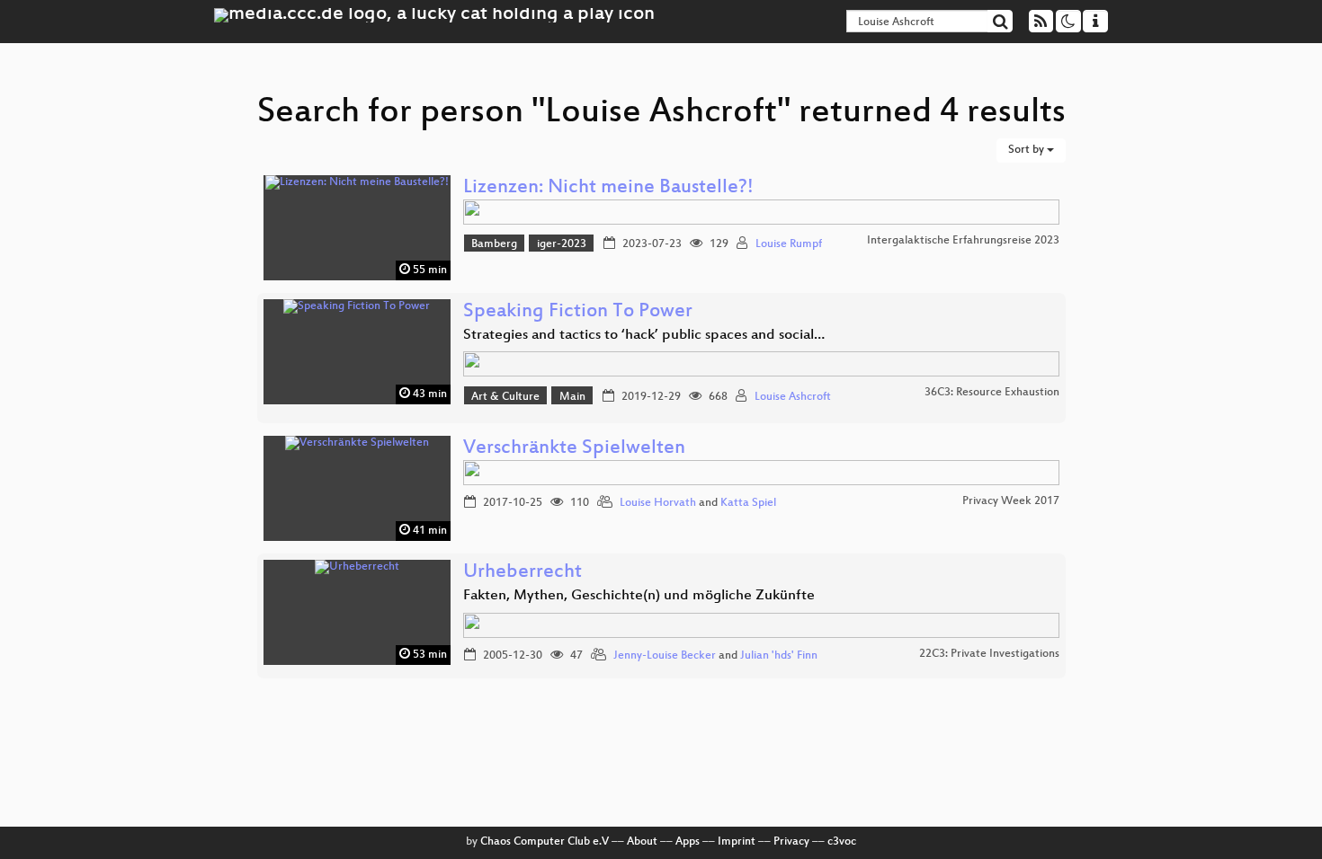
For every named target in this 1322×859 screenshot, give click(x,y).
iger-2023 (561, 244)
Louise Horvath (658, 503)
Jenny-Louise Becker (664, 656)
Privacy (791, 842)
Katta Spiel (748, 503)
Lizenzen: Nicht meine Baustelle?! (608, 188)
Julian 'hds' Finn (778, 656)
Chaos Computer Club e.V (544, 842)
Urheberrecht (522, 573)
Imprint (736, 842)
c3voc (841, 842)
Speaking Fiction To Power (577, 312)
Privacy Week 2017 (1010, 501)
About (642, 842)
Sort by (1027, 150)
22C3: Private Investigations (989, 654)
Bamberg (494, 244)
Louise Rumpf (788, 244)
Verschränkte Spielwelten (574, 449)
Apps (687, 842)
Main (572, 397)
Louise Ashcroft (793, 397)
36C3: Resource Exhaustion (992, 392)
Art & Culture (505, 397)
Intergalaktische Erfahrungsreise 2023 (963, 241)
